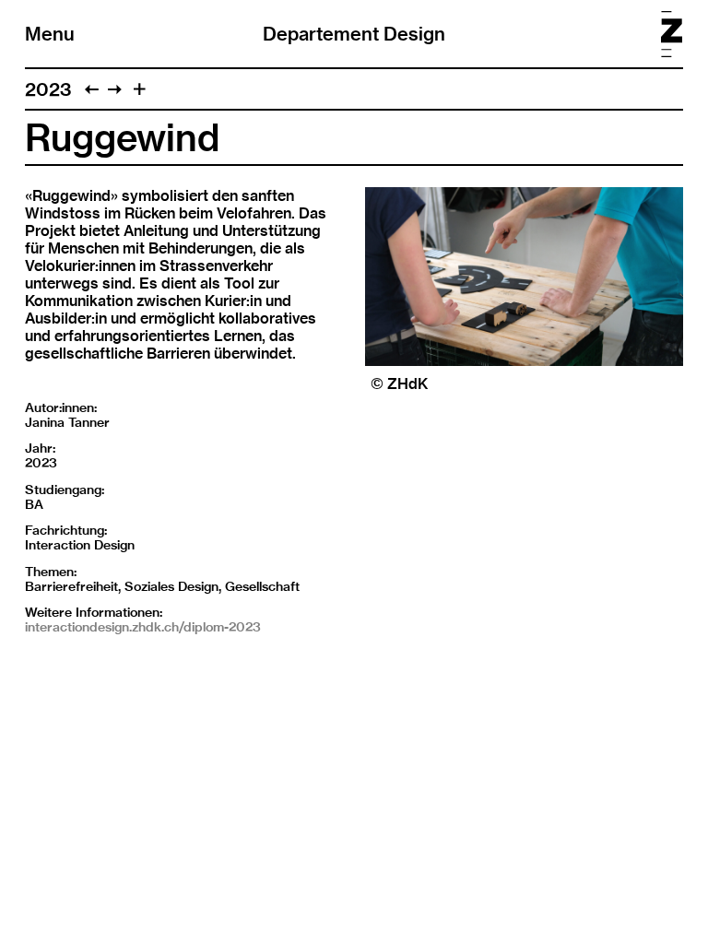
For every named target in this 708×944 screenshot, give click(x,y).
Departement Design (354, 33)
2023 (48, 88)
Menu (50, 33)
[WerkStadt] (115, 88)
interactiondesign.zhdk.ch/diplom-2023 (143, 627)
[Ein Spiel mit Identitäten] (92, 88)
